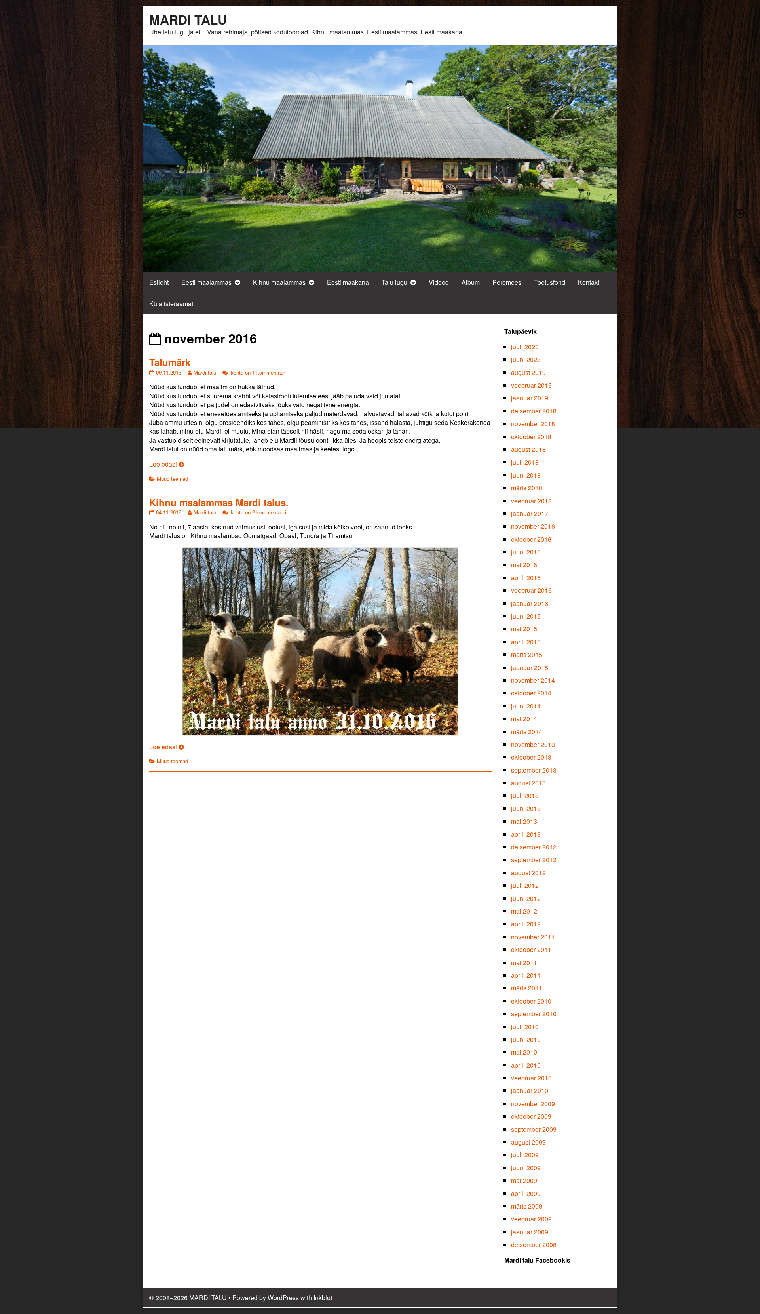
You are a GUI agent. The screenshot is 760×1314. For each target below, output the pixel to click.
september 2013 (534, 770)
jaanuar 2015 (529, 667)
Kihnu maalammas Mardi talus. (219, 502)
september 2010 (534, 1013)
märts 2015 (526, 654)
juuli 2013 (525, 795)
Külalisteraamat (171, 303)
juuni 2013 (526, 808)
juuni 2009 (526, 1167)
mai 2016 (524, 564)
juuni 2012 (526, 898)
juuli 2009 (525, 1154)
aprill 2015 (526, 641)
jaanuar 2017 (529, 513)
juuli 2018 (525, 462)
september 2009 (534, 1129)
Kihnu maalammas (279, 282)
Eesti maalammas (206, 282)
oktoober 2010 (531, 1000)
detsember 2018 (534, 410)
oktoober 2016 (531, 539)
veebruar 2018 (531, 500)
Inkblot (323, 1297)
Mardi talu (204, 372)
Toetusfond (549, 282)
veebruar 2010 (531, 1077)
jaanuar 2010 (529, 1090)
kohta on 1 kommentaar (257, 372)
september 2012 (534, 859)
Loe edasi (166, 463)
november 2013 (533, 744)
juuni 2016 (526, 551)
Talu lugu (394, 282)
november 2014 (533, 680)
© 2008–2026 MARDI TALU (188, 1297)
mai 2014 (524, 718)
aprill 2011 (526, 975)
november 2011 (533, 936)
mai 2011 (524, 962)
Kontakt (588, 282)
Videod (439, 282)
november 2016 (533, 526)
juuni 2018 (526, 475)
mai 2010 (524, 1052)
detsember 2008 (534, 1244)
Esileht (159, 282)
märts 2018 (526, 487)
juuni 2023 (526, 359)
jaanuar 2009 (529, 1231)
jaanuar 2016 (529, 603)
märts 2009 (526, 1206)
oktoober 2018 (531, 436)
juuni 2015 (526, 616)
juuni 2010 (526, 1039)
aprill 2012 (526, 923)
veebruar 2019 (531, 385)
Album (471, 282)
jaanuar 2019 (529, 397)
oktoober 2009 (531, 1116)
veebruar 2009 (531, 1218)
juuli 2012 (525, 885)
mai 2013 (524, 821)
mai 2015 (524, 628)
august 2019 (528, 372)
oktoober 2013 (531, 757)
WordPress (283, 1297)
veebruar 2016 (531, 590)
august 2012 (528, 872)
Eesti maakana (348, 282)
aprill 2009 (526, 1193)
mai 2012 (524, 911)
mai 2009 (524, 1180)
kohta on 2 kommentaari (257, 512)
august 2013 (528, 782)
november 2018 (533, 423)
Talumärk (169, 362)
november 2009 (533, 1103)
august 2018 (528, 449)
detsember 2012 (534, 846)
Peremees (506, 282)
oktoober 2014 (531, 692)
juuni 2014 (526, 705)
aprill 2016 (526, 577)
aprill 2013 (526, 834)
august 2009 (528, 1141)
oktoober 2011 (531, 949)
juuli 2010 (525, 1026)
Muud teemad (172, 478)
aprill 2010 (526, 1065)
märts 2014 (526, 731)
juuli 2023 (525, 346)
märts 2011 (526, 987)
